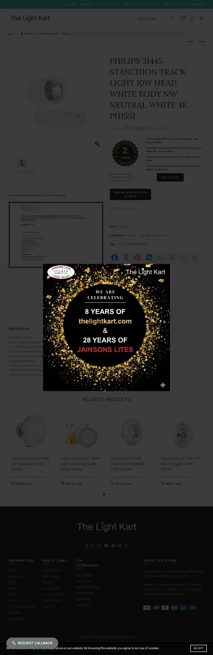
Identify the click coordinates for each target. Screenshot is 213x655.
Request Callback (35, 643)
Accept (198, 648)
